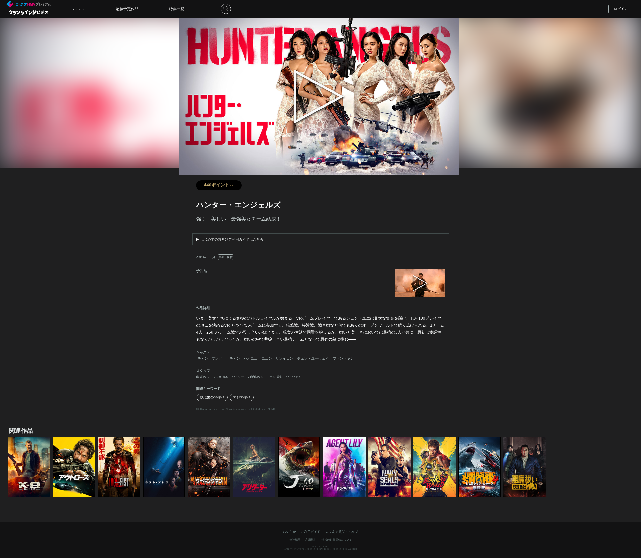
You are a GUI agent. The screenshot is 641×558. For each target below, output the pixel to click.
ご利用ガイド (310, 532)
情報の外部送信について (337, 539)
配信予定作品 (127, 9)
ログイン (621, 9)
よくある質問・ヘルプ (342, 532)
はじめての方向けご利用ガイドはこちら (231, 239)
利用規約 (310, 539)
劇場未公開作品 (212, 397)
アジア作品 (241, 397)
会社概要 (294, 539)
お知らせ (289, 532)
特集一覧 (176, 9)
